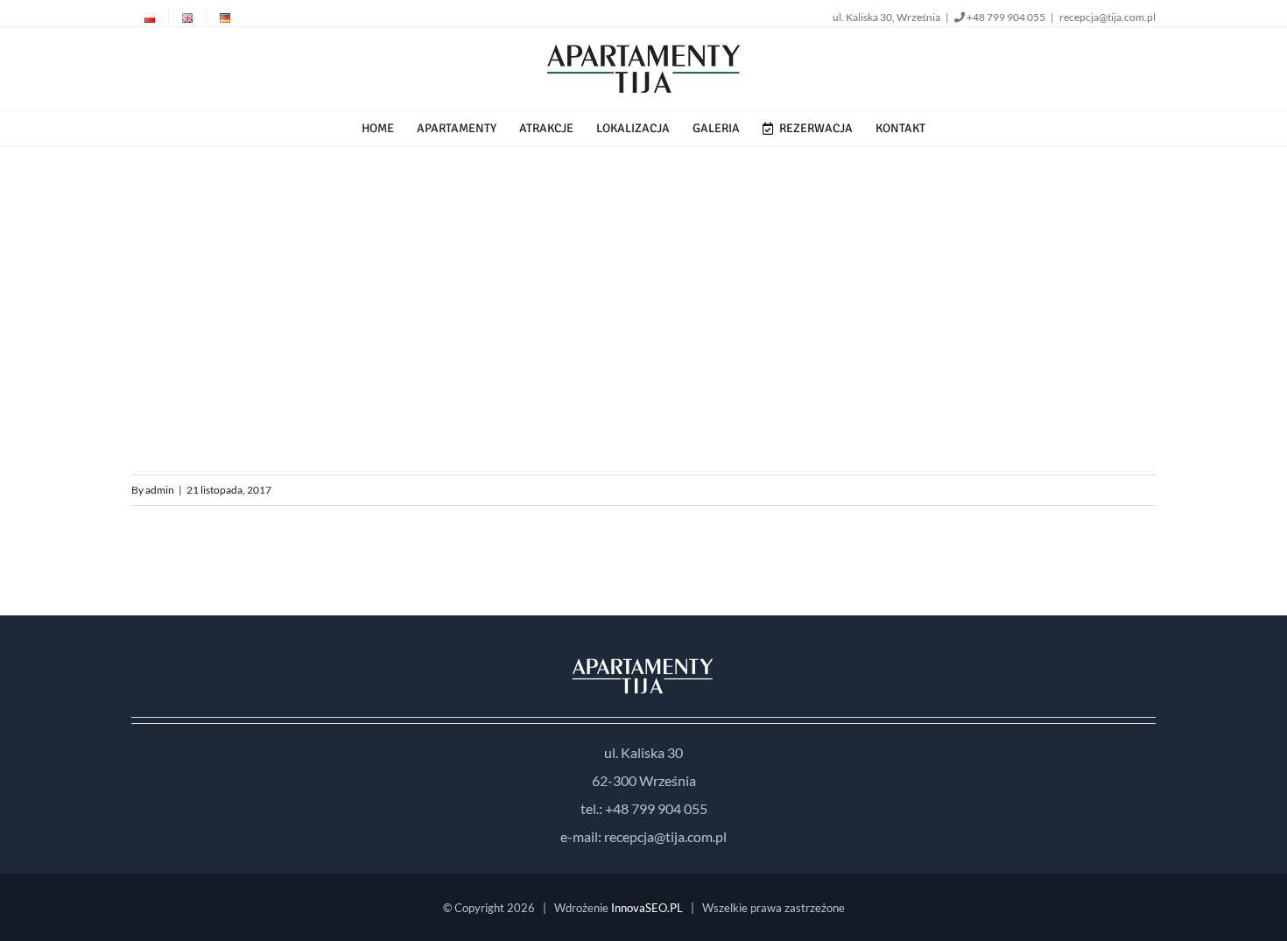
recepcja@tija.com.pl (1107, 17)
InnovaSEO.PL (647, 908)
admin (159, 489)
